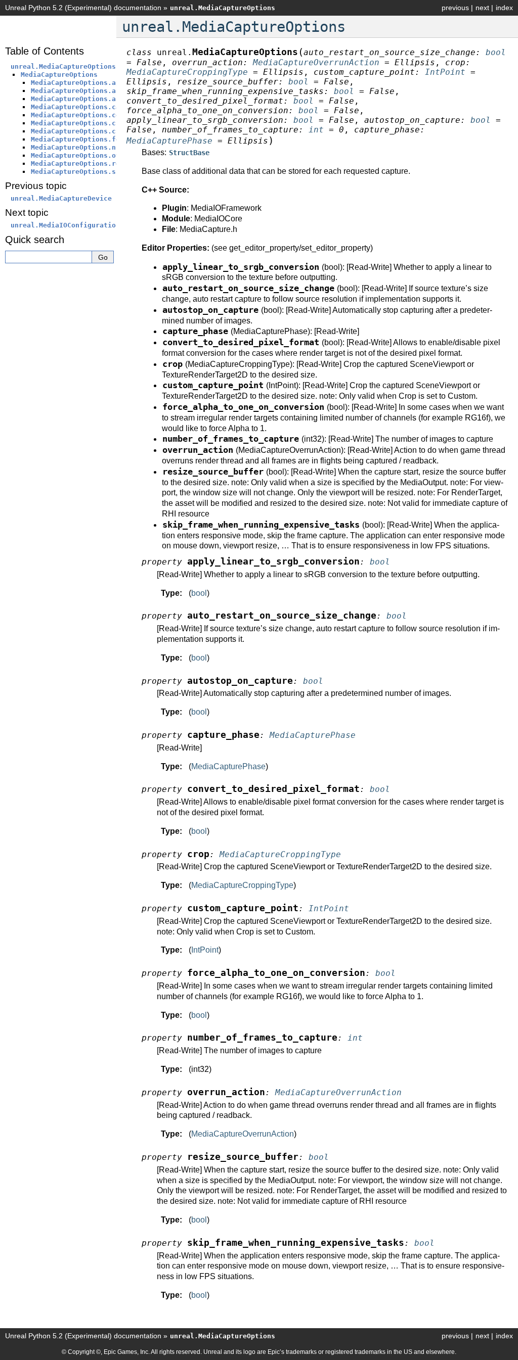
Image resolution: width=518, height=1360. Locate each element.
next (482, 8)
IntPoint (205, 950)
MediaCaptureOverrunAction (242, 1134)
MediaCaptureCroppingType (242, 885)
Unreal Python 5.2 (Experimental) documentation (83, 8)
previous (455, 8)
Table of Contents (44, 51)
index (504, 8)
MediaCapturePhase (228, 766)
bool (199, 593)
